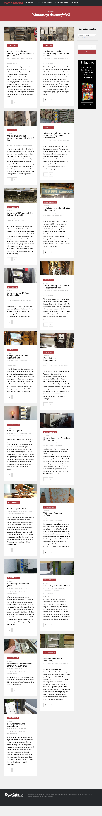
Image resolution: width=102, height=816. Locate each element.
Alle (30, 58)
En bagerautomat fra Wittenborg (52, 659)
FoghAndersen (13, 2)
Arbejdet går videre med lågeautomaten (17, 357)
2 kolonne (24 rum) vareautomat (17, 58)
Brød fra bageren (14, 430)
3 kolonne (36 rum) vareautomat (54, 213)
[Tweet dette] (23, 102)
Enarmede (30, 3)
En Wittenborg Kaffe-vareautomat (16, 725)
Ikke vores (47, 215)
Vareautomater (61, 3)
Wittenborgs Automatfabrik (59, 143)
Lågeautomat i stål (25, 433)
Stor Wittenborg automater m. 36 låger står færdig (56, 287)
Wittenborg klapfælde (16, 508)
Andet (9, 60)
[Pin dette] (32, 102)
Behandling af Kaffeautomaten (56, 585)
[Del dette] (19, 102)
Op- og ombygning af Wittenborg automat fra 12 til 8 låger (20, 138)
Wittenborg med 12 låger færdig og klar (18, 294)
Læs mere (87, 105)
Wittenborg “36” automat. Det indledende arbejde (20, 214)
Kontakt (74, 3)
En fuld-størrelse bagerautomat (50, 359)
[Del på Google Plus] (28, 102)
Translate (90, 37)
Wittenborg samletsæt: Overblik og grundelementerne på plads (20, 53)
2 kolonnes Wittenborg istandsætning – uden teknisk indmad (56, 53)
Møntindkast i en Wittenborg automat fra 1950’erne (19, 665)
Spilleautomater (44, 3)
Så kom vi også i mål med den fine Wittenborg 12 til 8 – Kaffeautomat (56, 135)
